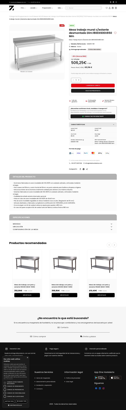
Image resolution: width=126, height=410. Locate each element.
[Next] (114, 245)
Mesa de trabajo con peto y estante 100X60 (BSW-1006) (24, 286)
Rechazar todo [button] (22, 401)
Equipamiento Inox (25, 16)
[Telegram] (87, 169)
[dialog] (16, 382)
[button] (107, 8)
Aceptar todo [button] (9, 401)
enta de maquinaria (43, 378)
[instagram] (116, 2)
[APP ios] (115, 377)
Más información (8, 378)
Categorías (13, 16)
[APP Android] (100, 377)
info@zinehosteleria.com (93, 163)
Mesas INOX (37, 16)
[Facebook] (80, 169)
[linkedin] (113, 2)
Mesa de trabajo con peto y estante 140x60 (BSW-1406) (99, 286)
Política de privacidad (73, 378)
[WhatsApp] (83, 169)
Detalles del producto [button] (24, 176)
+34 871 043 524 (76, 163)
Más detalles (27, 295)
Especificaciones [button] (21, 217)
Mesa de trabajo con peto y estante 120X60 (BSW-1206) (62, 286)
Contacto (39, 389)
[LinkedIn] (99, 388)
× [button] (27, 357)
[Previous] (109, 245)
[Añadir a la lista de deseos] (115, 32)
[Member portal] (110, 8)
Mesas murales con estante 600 (99, 16)
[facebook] (110, 2)
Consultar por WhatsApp (94, 116)
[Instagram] (103, 388)
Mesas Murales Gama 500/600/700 (73, 16)
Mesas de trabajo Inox (51, 16)
